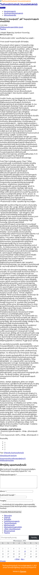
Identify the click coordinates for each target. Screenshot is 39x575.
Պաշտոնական (10, 523)
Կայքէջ (3, 500)
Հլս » (22, 559)
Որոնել (34, 537)
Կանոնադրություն (12, 521)
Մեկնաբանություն (8, 474)
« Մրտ (17, 559)
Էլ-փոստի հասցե (7, 495)
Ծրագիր (7, 519)
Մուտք (3, 561)
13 (25, 551)
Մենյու (2, 8)
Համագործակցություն (13, 13)
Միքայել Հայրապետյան (14, 453)
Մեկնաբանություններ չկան (11, 27)
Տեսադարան (9, 531)
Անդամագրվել (10, 15)
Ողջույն (7, 517)
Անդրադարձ (9, 525)
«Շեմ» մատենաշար (12, 529)
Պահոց (3, 29)
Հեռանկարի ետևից (8, 455)
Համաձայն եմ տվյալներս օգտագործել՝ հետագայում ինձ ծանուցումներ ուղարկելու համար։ (18, 506)
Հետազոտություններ (13, 527)
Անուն (3, 491)
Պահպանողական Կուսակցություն (19, 4)
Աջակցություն (10, 11)
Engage (23, 571)
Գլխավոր (8, 515)
